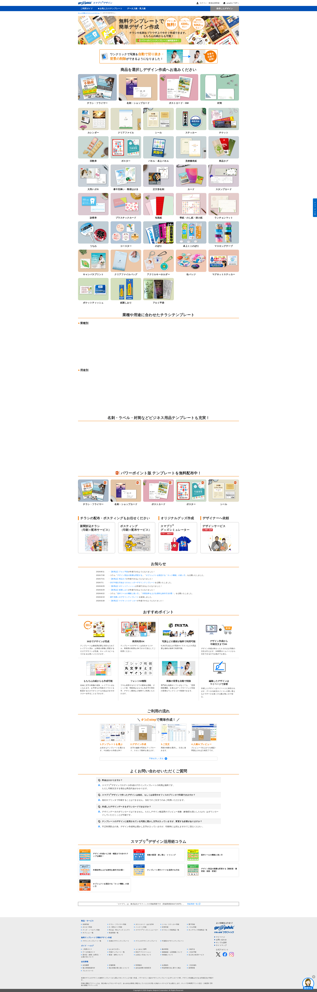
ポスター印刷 (87, 927)
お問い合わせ (221, 940)
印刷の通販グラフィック (89, 983)
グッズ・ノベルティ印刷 (91, 930)
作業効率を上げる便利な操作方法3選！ (158, 593)
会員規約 (165, 965)
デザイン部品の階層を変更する (129, 575)
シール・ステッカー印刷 (170, 924)
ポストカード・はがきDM (145, 924)
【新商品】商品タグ (118, 579)
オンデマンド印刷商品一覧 (198, 930)
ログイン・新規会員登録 (210, 3)
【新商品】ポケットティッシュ (122, 586)
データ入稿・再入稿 (136, 8)
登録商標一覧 (192, 904)
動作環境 (165, 949)
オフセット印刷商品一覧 (170, 930)
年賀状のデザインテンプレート (173, 941)
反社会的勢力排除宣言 (143, 968)
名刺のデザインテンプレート (119, 941)
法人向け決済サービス (196, 955)
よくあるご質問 (141, 949)
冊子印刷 (192, 924)
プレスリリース (88, 971)
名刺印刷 (86, 924)
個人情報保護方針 (89, 968)
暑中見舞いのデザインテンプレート (124, 597)
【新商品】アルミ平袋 (119, 572)
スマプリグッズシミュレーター (147, 930)
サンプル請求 (221, 943)
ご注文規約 (192, 965)
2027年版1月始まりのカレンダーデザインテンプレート (132, 583)
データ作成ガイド (89, 952)
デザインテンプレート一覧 (92, 941)
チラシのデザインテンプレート (146, 941)
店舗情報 (112, 965)
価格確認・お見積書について (172, 952)
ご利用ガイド (86, 8)
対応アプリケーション (143, 952)
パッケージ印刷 (141, 927)
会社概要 (86, 965)
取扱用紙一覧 (113, 933)
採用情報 (192, 968)
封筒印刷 (165, 927)
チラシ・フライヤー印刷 (117, 924)
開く (308, 983)
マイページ (220, 937)
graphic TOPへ (233, 3)
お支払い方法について (143, 955)
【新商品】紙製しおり (119, 590)
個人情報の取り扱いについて (119, 968)
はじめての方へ (114, 949)
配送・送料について (116, 955)
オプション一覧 (88, 933)
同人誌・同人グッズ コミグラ (119, 930)
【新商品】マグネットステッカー (123, 601)
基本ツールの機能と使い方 (128, 593)
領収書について (167, 955)
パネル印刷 (192, 927)
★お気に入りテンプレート (110, 8)
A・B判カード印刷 (115, 927)
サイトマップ (221, 945)
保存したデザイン (224, 8)
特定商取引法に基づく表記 (171, 968)
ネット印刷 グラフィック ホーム (89, 13)
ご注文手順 (192, 952)
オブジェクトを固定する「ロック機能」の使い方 (165, 575)
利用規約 (139, 965)
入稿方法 (192, 949)
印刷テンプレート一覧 (117, 952)
